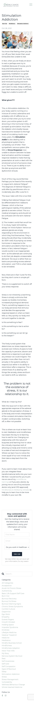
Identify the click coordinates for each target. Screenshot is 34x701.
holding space (8, 625)
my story (5, 653)
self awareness (8, 661)
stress (4, 677)
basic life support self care (13, 593)
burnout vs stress (9, 601)
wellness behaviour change (13, 685)
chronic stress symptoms (12, 607)
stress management (10, 679)
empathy (5, 617)
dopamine (6, 612)
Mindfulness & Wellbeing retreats (15, 490)
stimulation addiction (22, 23)
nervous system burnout (12, 656)
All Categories (7, 583)
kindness (5, 630)
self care (5, 664)
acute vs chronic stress (11, 588)
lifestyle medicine (9, 632)
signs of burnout (9, 669)
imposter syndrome (10, 627)
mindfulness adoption (11, 648)
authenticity (7, 591)
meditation (6, 640)
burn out (4, 23)
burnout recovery (9, 599)
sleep (4, 672)
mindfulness (12, 23)
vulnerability (7, 682)
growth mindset (8, 622)
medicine (5, 638)
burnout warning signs (11, 604)
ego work (6, 614)
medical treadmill (9, 635)
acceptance (7, 586)
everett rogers (8, 620)
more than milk (8, 651)
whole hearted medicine (12, 687)
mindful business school (12, 643)
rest (3, 659)
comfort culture (8, 609)
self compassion (8, 666)
